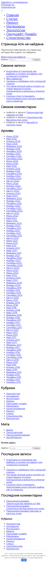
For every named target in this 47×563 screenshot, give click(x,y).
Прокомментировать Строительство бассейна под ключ (25, 507)
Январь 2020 (13, 285)
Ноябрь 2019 (13, 290)
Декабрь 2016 (13, 350)
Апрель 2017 (13, 340)
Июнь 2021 (12, 243)
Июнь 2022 (12, 216)
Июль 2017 (12, 332)
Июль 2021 (12, 240)
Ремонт (12, 22)
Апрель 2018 (13, 310)
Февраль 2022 (14, 223)
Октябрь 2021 (13, 233)
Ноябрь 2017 (13, 322)
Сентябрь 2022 (14, 211)
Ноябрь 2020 (13, 260)
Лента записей (14, 432)
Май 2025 (11, 166)
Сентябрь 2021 (14, 235)
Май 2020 (11, 275)
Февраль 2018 (14, 315)
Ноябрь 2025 (13, 154)
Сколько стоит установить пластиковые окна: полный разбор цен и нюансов (25, 98)
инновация (12, 396)
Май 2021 (11, 245)
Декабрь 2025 (14, 151)
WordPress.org (14, 437)
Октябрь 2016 (13, 355)
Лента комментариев (18, 435)
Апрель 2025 (13, 168)
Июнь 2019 (12, 300)
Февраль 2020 (14, 283)
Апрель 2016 (13, 367)
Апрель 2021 (13, 248)
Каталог (10, 401)
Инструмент (12, 398)
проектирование (15, 408)
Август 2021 (12, 238)
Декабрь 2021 (13, 228)
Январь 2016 (13, 375)
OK (24, 560)
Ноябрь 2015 (13, 379)
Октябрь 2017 (13, 325)
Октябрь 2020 (14, 263)
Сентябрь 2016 (14, 357)
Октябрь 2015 (13, 382)
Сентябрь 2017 (14, 327)
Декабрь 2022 (14, 203)
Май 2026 (11, 139)
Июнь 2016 (12, 362)
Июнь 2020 (12, 273)
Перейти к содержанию (14, 2)
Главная (12, 15)
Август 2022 (12, 213)
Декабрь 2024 (14, 173)
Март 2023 (12, 196)
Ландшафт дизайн (21, 34)
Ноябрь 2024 (13, 176)
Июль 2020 (12, 270)
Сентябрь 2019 (14, 295)
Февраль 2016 (13, 372)
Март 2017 (11, 342)
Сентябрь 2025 (14, 158)
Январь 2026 (13, 149)
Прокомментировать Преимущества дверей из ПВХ (23, 502)
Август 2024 (12, 181)
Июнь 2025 (12, 163)
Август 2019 (12, 298)
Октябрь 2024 (14, 178)
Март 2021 (11, 250)
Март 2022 (12, 221)
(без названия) (14, 78)
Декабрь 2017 (13, 320)
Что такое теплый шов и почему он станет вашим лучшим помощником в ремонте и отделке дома (25, 90)
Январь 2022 (13, 226)
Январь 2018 (13, 317)
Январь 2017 (13, 347)
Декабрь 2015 (13, 377)
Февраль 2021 (13, 253)
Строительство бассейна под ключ (24, 118)
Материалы (15, 26)
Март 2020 (12, 280)
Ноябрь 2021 (13, 230)
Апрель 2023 (13, 193)
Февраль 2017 (13, 345)
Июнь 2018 (12, 305)
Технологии (15, 30)
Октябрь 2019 (13, 293)
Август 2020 (12, 268)
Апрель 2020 (13, 278)
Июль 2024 (12, 183)
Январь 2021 (13, 255)
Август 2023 (12, 191)
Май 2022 (11, 218)
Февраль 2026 (14, 146)
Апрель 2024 (13, 186)
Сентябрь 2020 (14, 265)
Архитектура (13, 393)
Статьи (11, 19)
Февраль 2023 (14, 198)
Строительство (18, 38)
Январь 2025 (13, 171)
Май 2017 (11, 337)
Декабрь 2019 (13, 288)
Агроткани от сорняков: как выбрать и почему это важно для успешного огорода (24, 73)
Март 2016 (11, 370)
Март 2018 (11, 312)
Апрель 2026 (13, 141)
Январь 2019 (13, 302)
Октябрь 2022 (14, 208)
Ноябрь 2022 (13, 206)
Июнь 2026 (12, 136)
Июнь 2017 (12, 335)
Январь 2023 (13, 201)
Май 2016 (11, 365)
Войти (9, 430)
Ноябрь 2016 (13, 352)
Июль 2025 (12, 161)
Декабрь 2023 (14, 188)
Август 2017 (12, 330)
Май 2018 (11, 307)
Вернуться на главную (13, 57)
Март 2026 (11, 144)
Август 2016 (12, 360)
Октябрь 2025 (13, 156)
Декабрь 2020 (14, 258)
